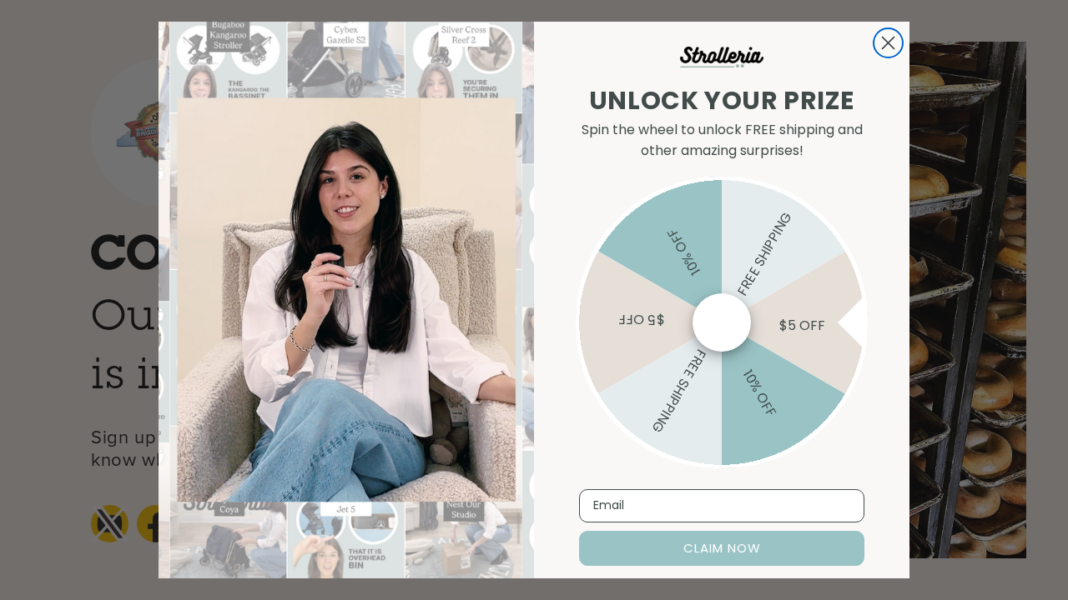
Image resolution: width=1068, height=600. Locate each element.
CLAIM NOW (722, 548)
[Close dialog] (888, 43)
